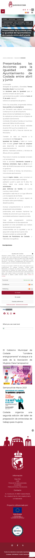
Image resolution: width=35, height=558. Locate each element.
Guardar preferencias (17, 301)
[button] (32, 254)
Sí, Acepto (17, 292)
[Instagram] (25, 10)
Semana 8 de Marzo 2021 (15, 387)
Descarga (9, 309)
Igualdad (23, 58)
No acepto (17, 297)
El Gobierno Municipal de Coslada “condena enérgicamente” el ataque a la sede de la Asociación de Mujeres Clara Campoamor (17, 356)
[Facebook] (27, 10)
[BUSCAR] (32, 10)
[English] (28, 12)
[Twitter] (30, 10)
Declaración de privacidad (22, 304)
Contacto (17, 490)
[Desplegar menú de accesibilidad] (3, 11)
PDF (4, 309)
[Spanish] (26, 12)
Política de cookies (11, 304)
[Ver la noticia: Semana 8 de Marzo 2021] (17, 375)
